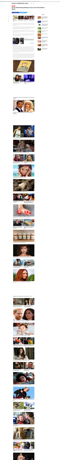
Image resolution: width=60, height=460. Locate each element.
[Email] (8, 21)
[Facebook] (8, 16)
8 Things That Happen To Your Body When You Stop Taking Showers (44, 41)
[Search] (47, 3)
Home (31, 3)
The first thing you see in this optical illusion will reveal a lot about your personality (45, 25)
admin (12, 10)
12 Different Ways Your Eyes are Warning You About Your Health (45, 38)
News (33, 3)
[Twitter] (8, 18)
